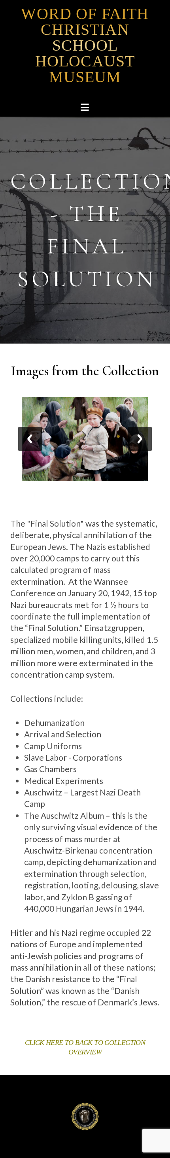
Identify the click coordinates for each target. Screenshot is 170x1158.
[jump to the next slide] (140, 439)
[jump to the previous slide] (30, 439)
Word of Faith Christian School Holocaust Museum (85, 45)
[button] (85, 107)
